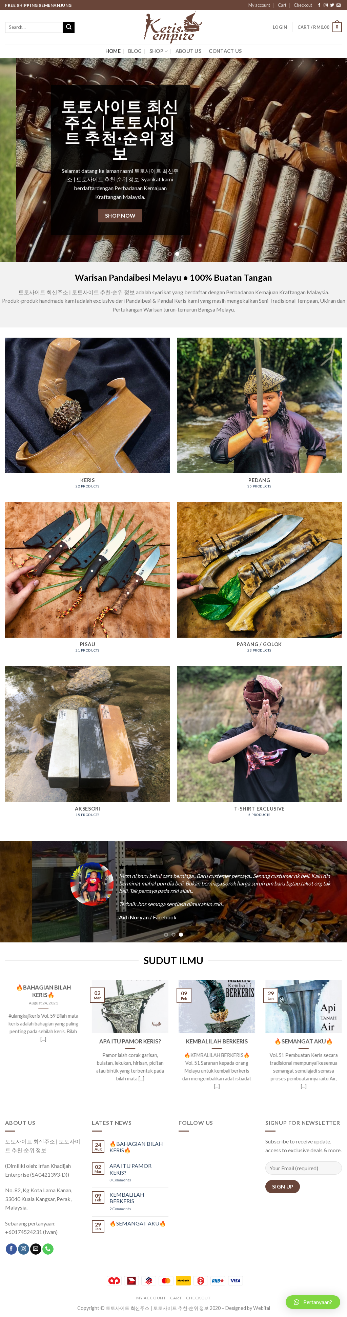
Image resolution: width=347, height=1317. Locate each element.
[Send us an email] (338, 5)
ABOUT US (188, 51)
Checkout (303, 5)
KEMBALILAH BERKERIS (217, 1041)
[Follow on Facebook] (319, 5)
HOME (113, 51)
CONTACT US (225, 51)
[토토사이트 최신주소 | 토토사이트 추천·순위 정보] (173, 27)
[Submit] (69, 27)
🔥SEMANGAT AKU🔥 (303, 1041)
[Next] (331, 160)
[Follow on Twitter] (332, 5)
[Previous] (15, 160)
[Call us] (48, 1249)
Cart (282, 5)
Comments (120, 1180)
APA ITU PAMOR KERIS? (130, 1041)
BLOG (135, 51)
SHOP (156, 51)
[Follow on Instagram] (326, 5)
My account (259, 5)
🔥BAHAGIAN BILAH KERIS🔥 (43, 991)
